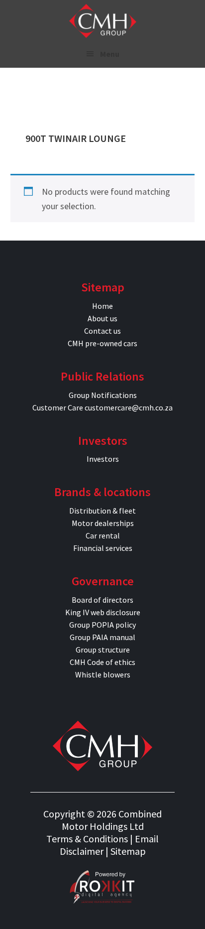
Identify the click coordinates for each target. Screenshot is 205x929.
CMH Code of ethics (102, 662)
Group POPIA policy (102, 625)
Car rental (103, 535)
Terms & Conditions (87, 838)
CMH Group (102, 21)
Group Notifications (103, 395)
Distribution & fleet (102, 511)
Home (102, 306)
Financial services (102, 548)
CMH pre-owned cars (102, 343)
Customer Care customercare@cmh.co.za (102, 407)
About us (102, 318)
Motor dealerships (103, 523)
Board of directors (102, 600)
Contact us (102, 331)
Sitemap (128, 851)
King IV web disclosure (102, 612)
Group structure (103, 650)
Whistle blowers (102, 674)
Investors (103, 459)
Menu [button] (109, 54)
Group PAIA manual (102, 637)
